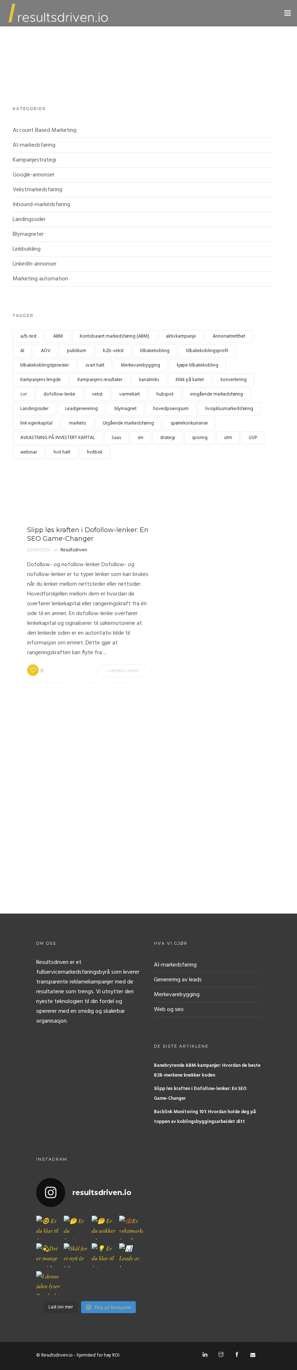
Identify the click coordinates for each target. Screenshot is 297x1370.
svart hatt (94, 365)
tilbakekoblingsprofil (207, 351)
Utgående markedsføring (128, 423)
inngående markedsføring (216, 394)
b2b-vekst (113, 351)
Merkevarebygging (140, 365)
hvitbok (95, 452)
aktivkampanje (181, 336)
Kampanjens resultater (100, 380)
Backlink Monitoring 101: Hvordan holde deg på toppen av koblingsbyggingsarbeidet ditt (205, 1116)
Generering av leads (178, 980)
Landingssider (29, 219)
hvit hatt (62, 452)
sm (140, 438)
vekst (97, 394)
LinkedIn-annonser (35, 264)
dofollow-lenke (59, 394)
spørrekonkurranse (189, 423)
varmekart (129, 394)
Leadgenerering (81, 409)
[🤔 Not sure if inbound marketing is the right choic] (104, 1228)
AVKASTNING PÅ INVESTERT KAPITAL (57, 438)
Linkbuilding (27, 249)
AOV (45, 351)
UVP (253, 438)
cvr (23, 394)
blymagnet (125, 409)
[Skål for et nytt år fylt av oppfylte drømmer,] (76, 1255)
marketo (77, 423)
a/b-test (28, 336)
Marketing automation (40, 279)
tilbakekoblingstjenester (44, 365)
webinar (28, 452)
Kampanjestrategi (34, 160)
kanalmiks (149, 380)
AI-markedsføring (34, 145)
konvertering (234, 380)
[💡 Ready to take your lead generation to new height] (104, 1255)
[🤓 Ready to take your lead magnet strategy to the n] (48, 1228)
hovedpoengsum (171, 409)
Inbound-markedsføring (41, 204)
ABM (58, 336)
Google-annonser (34, 175)
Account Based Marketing (44, 130)
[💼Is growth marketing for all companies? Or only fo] (131, 1228)
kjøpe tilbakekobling (197, 365)
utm (228, 438)
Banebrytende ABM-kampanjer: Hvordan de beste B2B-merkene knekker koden (207, 1070)
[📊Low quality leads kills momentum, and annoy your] (131, 1255)
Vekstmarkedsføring (37, 190)
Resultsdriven (73, 550)
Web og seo (169, 1009)
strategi (167, 438)
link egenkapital (36, 423)
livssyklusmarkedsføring (229, 409)
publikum (76, 351)
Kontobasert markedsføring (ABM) (114, 336)
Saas (116, 438)
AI (22, 351)
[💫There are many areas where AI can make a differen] (48, 1255)
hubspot (164, 394)
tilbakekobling (155, 351)
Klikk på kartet (190, 380)
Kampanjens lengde (40, 380)
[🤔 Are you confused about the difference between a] (76, 1228)
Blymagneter (28, 234)
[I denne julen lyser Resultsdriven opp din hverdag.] (48, 1283)
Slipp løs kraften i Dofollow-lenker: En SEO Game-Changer (200, 1093)
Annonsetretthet (229, 336)
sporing (200, 438)
